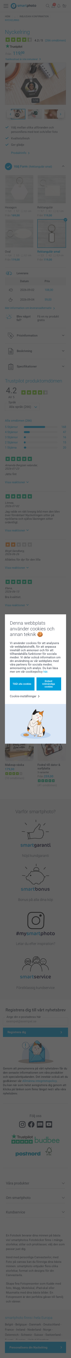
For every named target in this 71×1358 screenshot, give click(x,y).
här (45, 671)
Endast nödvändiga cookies (48, 684)
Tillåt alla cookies (22, 684)
